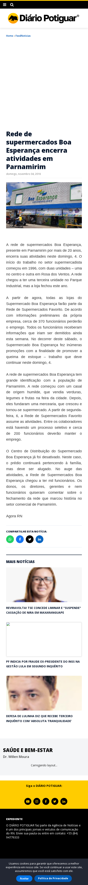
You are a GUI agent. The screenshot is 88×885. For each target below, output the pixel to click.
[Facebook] (45, 801)
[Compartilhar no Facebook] (20, 539)
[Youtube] (27, 801)
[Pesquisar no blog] (12, 5)
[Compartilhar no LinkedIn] (39, 539)
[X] (54, 801)
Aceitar (24, 878)
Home (9, 36)
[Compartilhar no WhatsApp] (10, 539)
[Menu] (4, 5)
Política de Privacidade (53, 878)
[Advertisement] (44, 84)
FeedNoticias (23, 36)
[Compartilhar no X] (30, 539)
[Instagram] (36, 801)
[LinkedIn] (63, 801)
